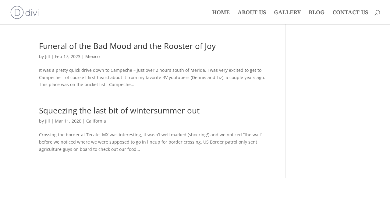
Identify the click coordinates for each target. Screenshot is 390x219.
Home (221, 13)
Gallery (287, 13)
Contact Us (350, 13)
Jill (47, 56)
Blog (316, 13)
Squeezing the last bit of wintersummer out (119, 110)
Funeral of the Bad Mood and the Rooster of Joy (127, 45)
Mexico (92, 56)
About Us (252, 13)
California (96, 121)
